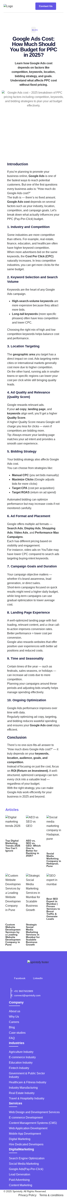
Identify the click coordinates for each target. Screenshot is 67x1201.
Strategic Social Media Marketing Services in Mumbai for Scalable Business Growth (33, 934)
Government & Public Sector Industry (27, 1075)
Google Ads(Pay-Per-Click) (26, 1169)
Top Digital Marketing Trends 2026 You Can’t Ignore (12, 845)
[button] (60, 6)
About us (14, 1011)
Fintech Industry (19, 1067)
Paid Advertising (19, 1179)
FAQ (12, 1038)
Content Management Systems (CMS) (33, 1122)
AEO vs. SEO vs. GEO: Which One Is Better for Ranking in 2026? (33, 848)
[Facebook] (20, 973)
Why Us (14, 1016)
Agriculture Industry (21, 1051)
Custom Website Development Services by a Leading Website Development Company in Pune (13, 934)
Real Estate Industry (21, 1093)
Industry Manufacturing (23, 1087)
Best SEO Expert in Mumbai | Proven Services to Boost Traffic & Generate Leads (53, 908)
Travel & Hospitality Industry (26, 1098)
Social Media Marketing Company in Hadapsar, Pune (53, 859)
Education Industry (21, 1062)
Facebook (19, 978)
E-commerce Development (26, 1117)
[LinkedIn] (38, 973)
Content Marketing (20, 1185)
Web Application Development (28, 1128)
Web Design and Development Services (34, 1112)
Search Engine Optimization (26, 1158)
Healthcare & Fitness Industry (27, 1082)
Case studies (17, 1032)
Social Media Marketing (24, 1163)
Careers (14, 1021)
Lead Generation (19, 1174)
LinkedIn (38, 978)
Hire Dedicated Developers (26, 1144)
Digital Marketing (19, 1139)
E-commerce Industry (22, 1057)
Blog (35, 30)
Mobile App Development (25, 1133)
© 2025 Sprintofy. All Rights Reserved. (25, 1191)
